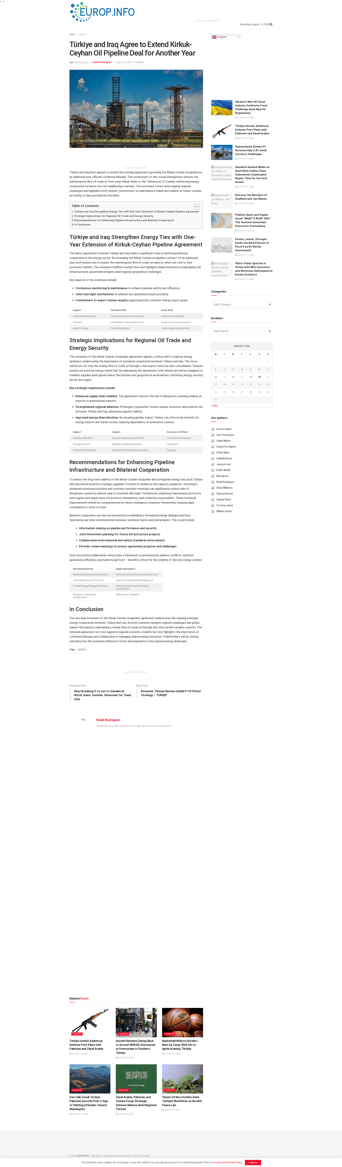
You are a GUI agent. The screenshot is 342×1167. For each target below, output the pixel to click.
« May (214, 405)
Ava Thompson (225, 434)
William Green (224, 511)
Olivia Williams (224, 487)
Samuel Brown (224, 493)
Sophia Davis (223, 499)
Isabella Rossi (224, 458)
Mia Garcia (222, 476)
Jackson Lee (223, 464)
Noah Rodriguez (103, 62)
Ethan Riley (222, 452)
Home (72, 34)
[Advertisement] (208, 9)
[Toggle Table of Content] (195, 206)
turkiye (82, 649)
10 (215, 377)
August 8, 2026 (125, 1114)
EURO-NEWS (223, 470)
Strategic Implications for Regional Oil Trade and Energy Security (113, 216)
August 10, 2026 (172, 1054)
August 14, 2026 (79, 1054)
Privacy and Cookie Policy (228, 1162)
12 (233, 377)
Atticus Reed (223, 429)
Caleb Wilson (223, 440)
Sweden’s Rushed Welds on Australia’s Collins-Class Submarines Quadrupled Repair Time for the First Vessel (252, 174)
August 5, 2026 (123, 62)
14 (250, 377)
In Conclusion (82, 224)
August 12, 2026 (125, 1057)
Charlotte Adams (226, 446)
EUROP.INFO (83, 1156)
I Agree (253, 1162)
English (221, 37)
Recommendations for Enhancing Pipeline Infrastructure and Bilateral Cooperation (124, 220)
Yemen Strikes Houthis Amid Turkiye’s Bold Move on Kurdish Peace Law (182, 1101)
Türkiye (81, 34)
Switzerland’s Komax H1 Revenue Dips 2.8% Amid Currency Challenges (250, 150)
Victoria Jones (224, 505)
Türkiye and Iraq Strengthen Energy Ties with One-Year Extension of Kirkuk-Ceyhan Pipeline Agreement (136, 211)
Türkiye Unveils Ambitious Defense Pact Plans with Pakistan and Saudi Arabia (86, 1045)
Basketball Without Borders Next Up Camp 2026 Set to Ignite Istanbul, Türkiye (180, 1045)
